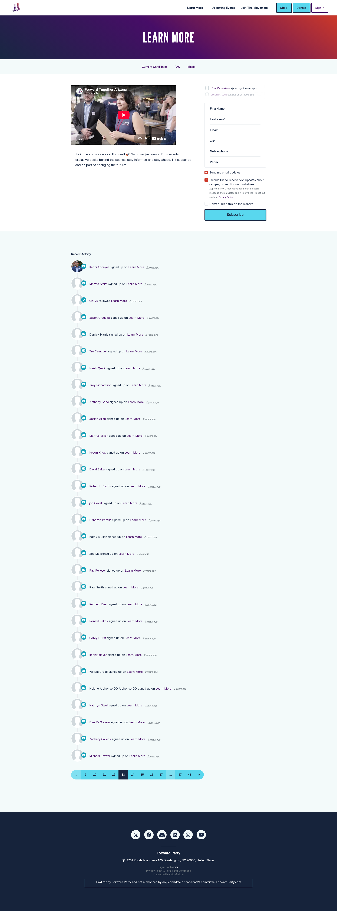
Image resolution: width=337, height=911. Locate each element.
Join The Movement (255, 7)
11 (104, 774)
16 (151, 774)
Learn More (195, 7)
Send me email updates (224, 172)
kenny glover (98, 655)
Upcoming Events (223, 7)
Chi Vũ (93, 301)
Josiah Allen (97, 419)
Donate (301, 7)
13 (123, 774)
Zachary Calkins (100, 739)
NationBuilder (176, 874)
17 (161, 774)
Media (191, 66)
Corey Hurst (97, 638)
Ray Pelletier (97, 570)
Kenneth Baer (98, 604)
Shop (283, 7)
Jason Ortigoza (99, 317)
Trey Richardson (220, 88)
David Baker (97, 469)
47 (180, 774)
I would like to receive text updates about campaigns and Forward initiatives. (237, 188)
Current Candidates (154, 66)
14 (132, 774)
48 (189, 774)
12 (113, 774)
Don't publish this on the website (231, 204)
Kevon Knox (97, 452)
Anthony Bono (99, 402)
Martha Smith (98, 284)
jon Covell (96, 503)
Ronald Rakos (98, 621)
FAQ (177, 66)
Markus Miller (98, 435)
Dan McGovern (99, 722)
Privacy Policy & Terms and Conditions (168, 870)
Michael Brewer (99, 756)
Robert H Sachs (100, 486)
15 (142, 774)
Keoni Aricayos (99, 267)
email (175, 867)
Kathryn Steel (98, 705)
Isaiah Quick (97, 368)
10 (94, 774)
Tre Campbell (98, 351)
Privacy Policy (226, 197)
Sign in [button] (319, 7)
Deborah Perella (100, 520)
